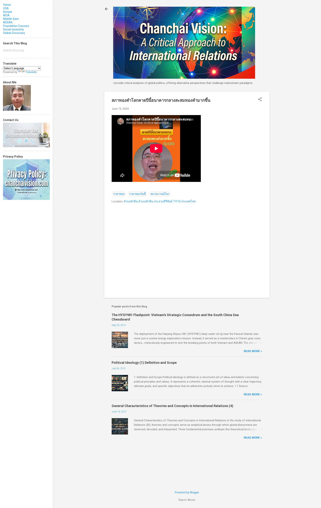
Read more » (253, 351)
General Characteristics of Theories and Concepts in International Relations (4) (172, 406)
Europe (7, 12)
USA (6, 8)
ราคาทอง (118, 194)
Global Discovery (14, 33)
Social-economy (13, 29)
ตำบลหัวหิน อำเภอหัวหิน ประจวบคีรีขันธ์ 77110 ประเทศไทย (160, 201)
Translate (31, 72)
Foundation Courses (16, 26)
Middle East (11, 19)
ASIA (6, 15)
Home (7, 4)
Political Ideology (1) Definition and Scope (144, 363)
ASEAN (7, 22)
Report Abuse (187, 500)
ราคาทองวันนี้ (137, 194)
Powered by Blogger (187, 492)
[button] (260, 99)
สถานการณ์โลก (159, 194)
